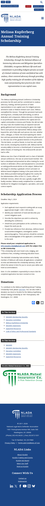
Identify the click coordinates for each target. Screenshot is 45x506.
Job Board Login (38, 6)
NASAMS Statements (13, 326)
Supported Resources (13, 329)
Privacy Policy (10, 443)
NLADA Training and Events (22, 457)
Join (3, 2)
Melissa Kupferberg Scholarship (17, 323)
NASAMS (9, 345)
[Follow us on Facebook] (20, 486)
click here (22, 290)
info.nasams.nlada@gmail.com (13, 246)
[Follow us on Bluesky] (33, 486)
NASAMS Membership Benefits (17, 317)
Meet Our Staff (22, 463)
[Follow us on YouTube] (24, 486)
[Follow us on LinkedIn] (11, 486)
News (8, 2)
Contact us (22, 478)
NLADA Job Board (22, 460)
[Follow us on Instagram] (29, 486)
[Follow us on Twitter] (15, 486)
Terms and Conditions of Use (29, 443)
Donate (28, 6)
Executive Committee (13, 320)
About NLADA (22, 455)
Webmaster (22, 481)
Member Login (39, 9)
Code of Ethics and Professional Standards (21, 331)
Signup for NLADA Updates (10, 6)
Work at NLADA (22, 466)
